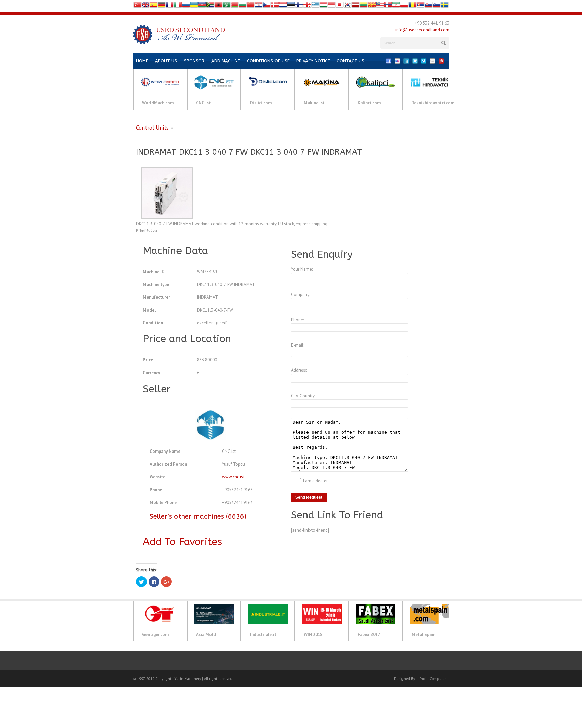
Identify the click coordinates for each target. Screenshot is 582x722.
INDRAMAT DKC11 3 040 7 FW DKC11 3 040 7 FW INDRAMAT (249, 152)
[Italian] (178, 6)
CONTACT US (350, 60)
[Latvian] (356, 6)
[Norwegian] (388, 6)
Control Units (152, 127)
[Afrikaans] (210, 6)
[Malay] (380, 6)
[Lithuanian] (364, 6)
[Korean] (348, 6)
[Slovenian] (436, 6)
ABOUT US (166, 60)
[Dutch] (283, 6)
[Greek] (315, 6)
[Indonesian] (331, 6)
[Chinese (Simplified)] (251, 6)
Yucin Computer (433, 678)
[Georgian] (307, 6)
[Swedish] (445, 6)
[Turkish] (137, 6)
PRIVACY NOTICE (313, 60)
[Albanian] (218, 6)
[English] (145, 6)
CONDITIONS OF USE (268, 60)
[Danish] (275, 6)
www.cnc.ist (233, 477)
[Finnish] (299, 6)
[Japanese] (339, 6)
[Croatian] (259, 6)
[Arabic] (226, 6)
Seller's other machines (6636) (198, 516)
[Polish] (404, 6)
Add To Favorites (182, 542)
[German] (162, 6)
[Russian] (186, 6)
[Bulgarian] (242, 6)
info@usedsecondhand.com (422, 30)
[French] (170, 6)
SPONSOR (194, 60)
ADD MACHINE (225, 60)
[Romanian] (412, 6)
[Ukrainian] (194, 6)
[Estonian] (291, 6)
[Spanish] (154, 6)
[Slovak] (428, 6)
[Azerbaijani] (202, 6)
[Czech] (267, 6)
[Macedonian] (372, 6)
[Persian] (396, 6)
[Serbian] (420, 6)
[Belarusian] (234, 6)
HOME (142, 60)
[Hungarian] (323, 6)
